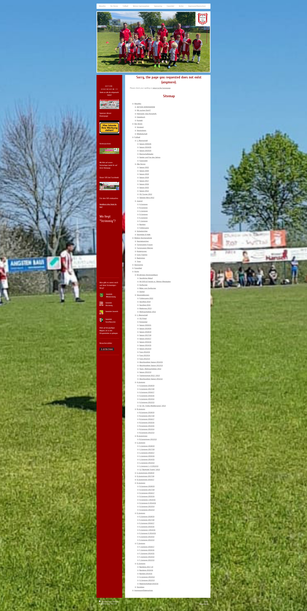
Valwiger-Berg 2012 (146, 198)
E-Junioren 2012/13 (146, 540)
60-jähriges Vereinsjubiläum (147, 275)
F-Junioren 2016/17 (146, 547)
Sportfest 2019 (145, 302)
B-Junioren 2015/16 (146, 422)
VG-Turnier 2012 (145, 194)
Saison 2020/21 (145, 325)
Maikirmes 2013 (145, 308)
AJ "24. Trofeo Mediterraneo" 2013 (152, 406)
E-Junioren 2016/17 (146, 523)
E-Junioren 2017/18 (146, 520)
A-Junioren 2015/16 (146, 396)
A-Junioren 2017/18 (146, 389)
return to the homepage (162, 88)
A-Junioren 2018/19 (146, 386)
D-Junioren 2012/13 (146, 510)
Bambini (142, 224)
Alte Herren (141, 164)
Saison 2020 (144, 171)
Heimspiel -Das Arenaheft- (147, 114)
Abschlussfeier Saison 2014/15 (151, 362)
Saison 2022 (144, 167)
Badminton (141, 258)
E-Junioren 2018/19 (146, 516)
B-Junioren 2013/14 (146, 429)
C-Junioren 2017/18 (146, 449)
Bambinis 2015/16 (146, 570)
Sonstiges (140, 587)
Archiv (136, 271)
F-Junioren (143, 221)
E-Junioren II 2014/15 (147, 533)
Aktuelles (137, 104)
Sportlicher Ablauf (146, 278)
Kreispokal (143, 322)
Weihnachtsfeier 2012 (147, 312)
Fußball (137, 137)
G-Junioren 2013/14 (147, 577)
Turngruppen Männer (145, 248)
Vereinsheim (141, 130)
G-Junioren (141, 563)
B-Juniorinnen (142, 436)
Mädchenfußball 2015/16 (148, 584)
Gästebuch (141, 117)
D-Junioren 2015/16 (146, 496)
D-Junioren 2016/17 (146, 493)
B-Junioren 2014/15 (146, 426)
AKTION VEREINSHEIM (146, 107)
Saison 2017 (144, 181)
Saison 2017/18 (145, 335)
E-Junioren (143, 218)
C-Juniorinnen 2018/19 (145, 473)
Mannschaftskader (146, 154)
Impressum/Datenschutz (143, 590)
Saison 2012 (144, 191)
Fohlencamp (144, 228)
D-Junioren (143, 214)
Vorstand (140, 127)
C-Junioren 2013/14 (146, 463)
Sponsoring (138, 265)
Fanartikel (138, 268)
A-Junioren (143, 204)
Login (206, 601)
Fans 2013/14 (144, 355)
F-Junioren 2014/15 (146, 553)
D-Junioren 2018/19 (146, 486)
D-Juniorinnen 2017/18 (145, 476)
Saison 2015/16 (145, 342)
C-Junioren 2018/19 (146, 446)
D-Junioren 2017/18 (146, 490)
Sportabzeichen (143, 241)
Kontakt (140, 120)
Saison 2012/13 (145, 372)
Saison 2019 (144, 174)
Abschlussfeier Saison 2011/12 (151, 379)
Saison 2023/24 (145, 151)
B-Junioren (143, 208)
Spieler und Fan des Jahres (149, 157)
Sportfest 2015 (145, 305)
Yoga (139, 261)
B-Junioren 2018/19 (146, 412)
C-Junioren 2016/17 (146, 453)
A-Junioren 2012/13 (146, 402)
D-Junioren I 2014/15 (147, 500)
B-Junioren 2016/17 (146, 419)
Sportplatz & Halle (143, 234)
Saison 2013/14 (145, 349)
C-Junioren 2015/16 (146, 456)
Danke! (142, 292)
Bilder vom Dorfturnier (147, 288)
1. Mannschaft (142, 140)
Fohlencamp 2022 (146, 298)
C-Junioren (143, 211)
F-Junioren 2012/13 (146, 560)
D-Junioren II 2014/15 (147, 503)
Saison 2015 (144, 187)
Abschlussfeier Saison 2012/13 (151, 365)
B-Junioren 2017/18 (146, 416)
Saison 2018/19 (145, 332)
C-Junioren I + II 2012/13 (148, 466)
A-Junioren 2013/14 (146, 399)
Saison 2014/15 (145, 345)
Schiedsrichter (142, 231)
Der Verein (138, 124)
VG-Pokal (143, 318)
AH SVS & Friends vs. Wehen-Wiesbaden (155, 281)
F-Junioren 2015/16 (146, 550)
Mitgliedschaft (142, 134)
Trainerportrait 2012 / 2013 (149, 375)
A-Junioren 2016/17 (146, 392)
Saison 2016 (144, 184)
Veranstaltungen (143, 295)
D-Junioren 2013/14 (146, 506)
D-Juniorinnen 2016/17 (145, 480)
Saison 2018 (144, 177)
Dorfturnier (143, 285)
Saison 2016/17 (145, 339)
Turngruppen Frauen (145, 245)
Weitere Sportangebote (143, 238)
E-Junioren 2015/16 (146, 527)
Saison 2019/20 (145, 328)
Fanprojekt (143, 161)
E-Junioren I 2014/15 (147, 530)
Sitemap (116, 601)
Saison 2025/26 (145, 144)
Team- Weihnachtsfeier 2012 (150, 369)
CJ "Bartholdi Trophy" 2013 (149, 469)
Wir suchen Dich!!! (144, 110)
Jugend (139, 201)
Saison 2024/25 (145, 147)
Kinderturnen (142, 251)
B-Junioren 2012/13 (146, 433)
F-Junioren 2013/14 (146, 557)
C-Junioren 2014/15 (146, 459)
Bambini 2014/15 (145, 574)
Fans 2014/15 (144, 352)
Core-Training (142, 255)
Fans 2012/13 (144, 359)
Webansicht (203, 604)
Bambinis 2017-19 (146, 567)
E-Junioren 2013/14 (146, 537)
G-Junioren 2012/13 (147, 580)
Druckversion (106, 601)
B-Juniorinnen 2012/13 (148, 439)
